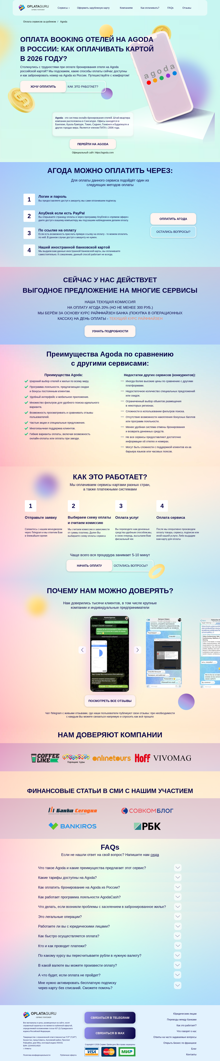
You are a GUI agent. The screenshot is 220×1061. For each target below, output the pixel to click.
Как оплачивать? (150, 8)
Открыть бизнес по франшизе (180, 1043)
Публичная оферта (68, 1055)
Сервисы (63, 8)
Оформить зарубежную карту (93, 8)
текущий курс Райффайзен (136, 319)
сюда (155, 855)
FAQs (170, 8)
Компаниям (126, 8)
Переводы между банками (182, 1019)
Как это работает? (187, 1025)
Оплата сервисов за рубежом (39, 21)
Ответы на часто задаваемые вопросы (175, 1037)
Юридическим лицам (185, 1013)
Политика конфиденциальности (36, 1055)
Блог (194, 1049)
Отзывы (186, 8)
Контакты (191, 1054)
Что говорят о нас (187, 1031)
